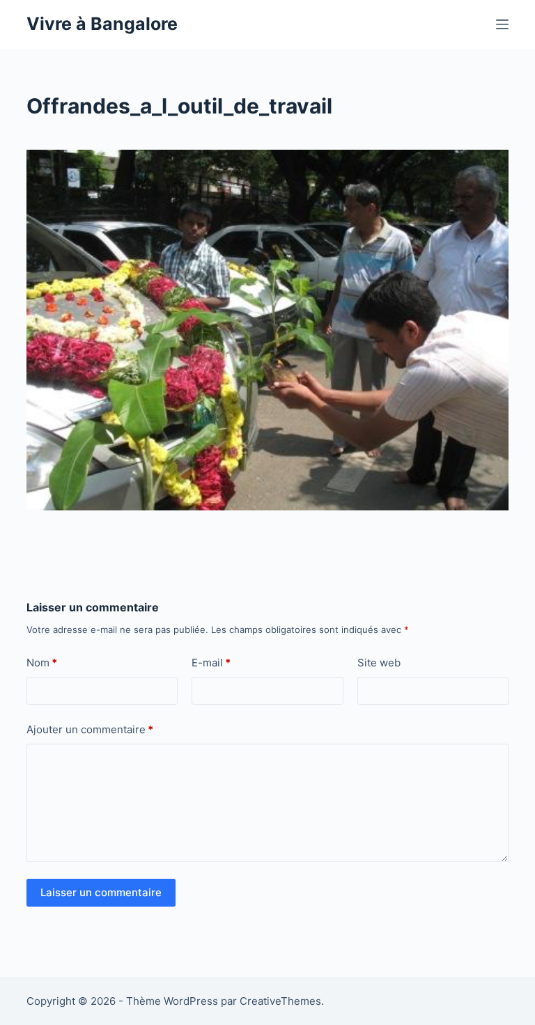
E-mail (211, 662)
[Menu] (502, 24)
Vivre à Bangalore (102, 23)
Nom (41, 662)
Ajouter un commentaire (89, 729)
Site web (379, 662)
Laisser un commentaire (101, 892)
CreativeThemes (280, 1001)
